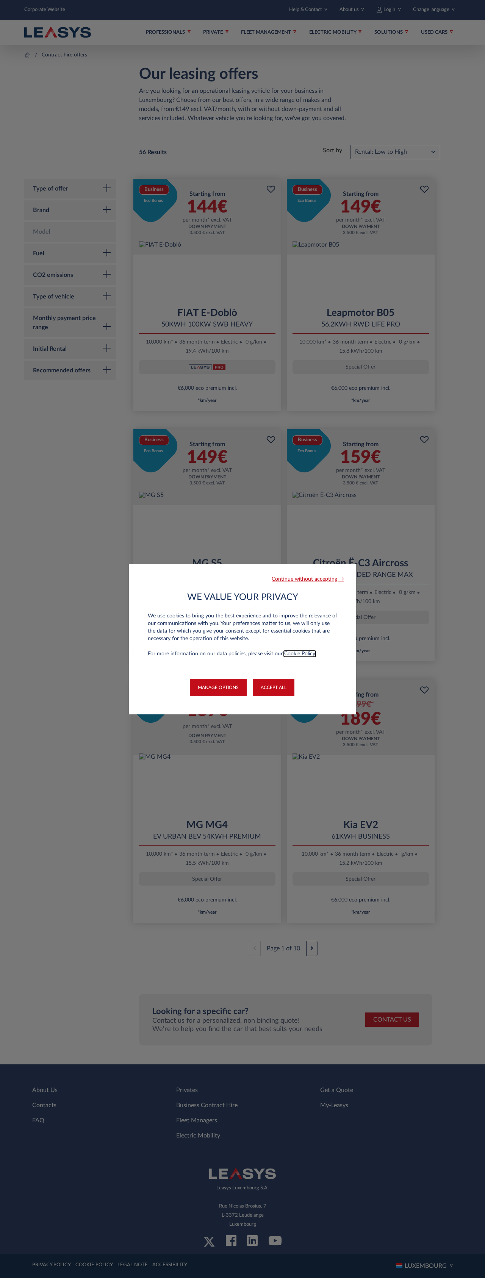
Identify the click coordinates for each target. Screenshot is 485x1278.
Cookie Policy (299, 653)
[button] (308, 579)
